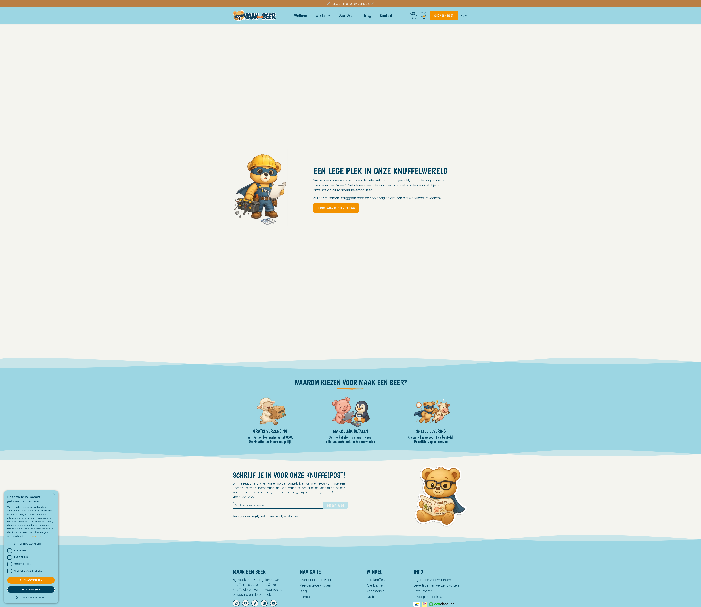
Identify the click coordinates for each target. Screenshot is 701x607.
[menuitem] (300, 15)
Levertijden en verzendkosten (436, 585)
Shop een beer (444, 16)
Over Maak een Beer (315, 580)
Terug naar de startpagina (336, 208)
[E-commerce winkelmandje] (413, 15)
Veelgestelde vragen (315, 585)
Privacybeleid (34, 535)
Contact (306, 597)
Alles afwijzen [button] (31, 589)
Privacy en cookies (427, 597)
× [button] (54, 494)
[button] (31, 597)
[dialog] (31, 546)
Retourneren (423, 591)
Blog (303, 591)
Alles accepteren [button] (31, 580)
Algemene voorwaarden (432, 580)
